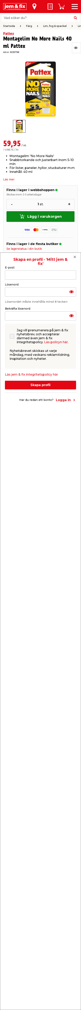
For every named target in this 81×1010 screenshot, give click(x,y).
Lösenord (11, 284)
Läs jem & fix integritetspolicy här (31, 374)
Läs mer (9, 179)
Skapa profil (40, 385)
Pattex (8, 33)
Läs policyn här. (56, 342)
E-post (10, 267)
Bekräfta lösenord (17, 308)
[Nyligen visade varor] (76, 48)
